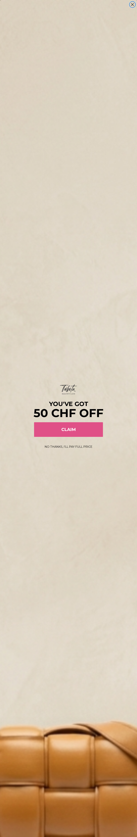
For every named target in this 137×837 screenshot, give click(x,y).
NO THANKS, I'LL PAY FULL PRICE (68, 446)
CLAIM (68, 429)
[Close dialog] (132, 4)
